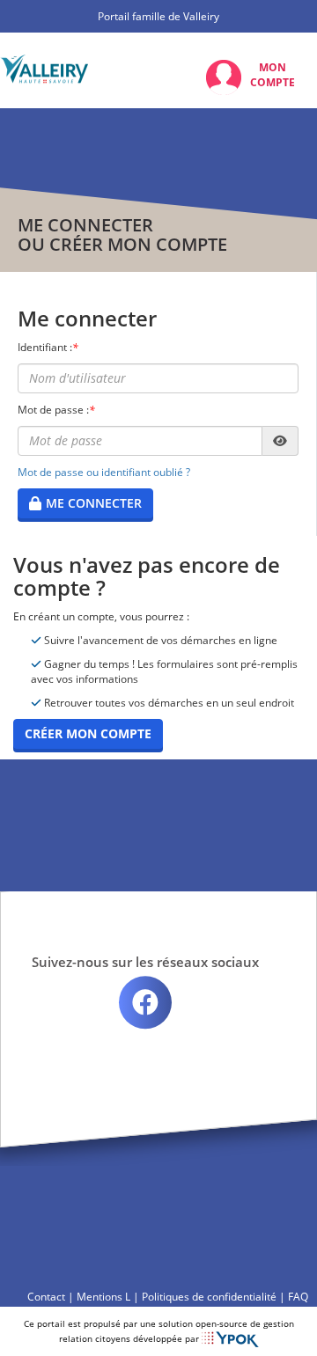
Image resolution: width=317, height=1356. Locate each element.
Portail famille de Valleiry (158, 16)
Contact (46, 1296)
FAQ (298, 1296)
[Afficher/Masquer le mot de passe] (280, 441)
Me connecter (94, 503)
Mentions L (103, 1296)
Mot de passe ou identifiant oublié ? (104, 472)
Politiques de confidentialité (209, 1296)
